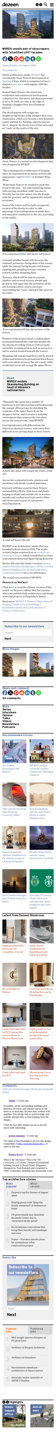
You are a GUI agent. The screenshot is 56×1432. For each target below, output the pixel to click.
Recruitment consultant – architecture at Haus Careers (27, 1369)
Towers (31, 601)
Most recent (35, 1185)
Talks (6, 718)
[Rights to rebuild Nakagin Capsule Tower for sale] (37, 4)
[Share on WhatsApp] (38, 58)
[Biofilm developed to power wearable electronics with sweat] (40, 4)
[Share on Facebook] (5, 59)
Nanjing (6, 81)
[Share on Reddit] (22, 59)
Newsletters (10, 724)
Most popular (11, 1185)
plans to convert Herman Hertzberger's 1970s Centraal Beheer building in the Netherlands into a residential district (27, 568)
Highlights (16, 1402)
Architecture (18, 610)
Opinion (7, 715)
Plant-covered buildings (26, 604)
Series (6, 709)
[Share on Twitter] (11, 59)
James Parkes (9, 65)
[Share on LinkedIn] (27, 59)
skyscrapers (17, 84)
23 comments (9, 70)
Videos (7, 721)
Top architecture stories (19, 1179)
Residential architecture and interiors (23, 607)
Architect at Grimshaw (23, 1357)
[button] (45, 4)
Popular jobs (11, 1330)
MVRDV (35, 74)
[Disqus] (28, 1133)
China (5, 610)
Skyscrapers (44, 601)
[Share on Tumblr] (33, 59)
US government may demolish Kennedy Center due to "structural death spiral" (27, 1216)
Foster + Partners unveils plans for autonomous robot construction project (28, 1240)
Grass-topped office (9, 1411)
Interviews (9, 712)
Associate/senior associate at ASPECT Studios (27, 1379)
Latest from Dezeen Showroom (23, 915)
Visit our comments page (16, 1088)
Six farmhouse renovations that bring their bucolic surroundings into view (29, 1228)
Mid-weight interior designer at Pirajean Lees (28, 1339)
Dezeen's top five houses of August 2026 (29, 1193)
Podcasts (8, 727)
